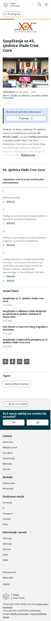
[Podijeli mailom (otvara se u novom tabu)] (19, 361)
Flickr (5, 524)
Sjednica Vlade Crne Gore (17, 384)
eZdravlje (7, 543)
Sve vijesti (8, 453)
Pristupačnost (9, 572)
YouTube (7, 519)
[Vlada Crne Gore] (19, 5)
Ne (37, 422)
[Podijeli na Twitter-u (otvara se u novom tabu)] (5, 361)
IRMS (5, 560)
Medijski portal (10, 447)
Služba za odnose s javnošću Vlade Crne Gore (25, 96)
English (6, 584)
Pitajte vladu (9, 483)
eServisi (6, 469)
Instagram (8, 513)
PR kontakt (8, 488)
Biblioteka (7, 463)
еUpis (5, 554)
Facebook (7, 502)
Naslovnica (8, 442)
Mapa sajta (8, 577)
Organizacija (9, 458)
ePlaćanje (7, 538)
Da (13, 422)
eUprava (7, 549)
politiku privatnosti (19, 614)
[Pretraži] (39, 4)
